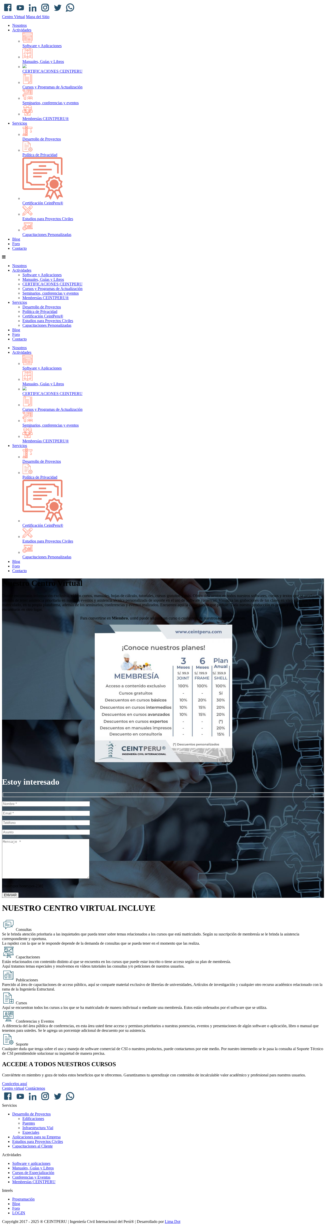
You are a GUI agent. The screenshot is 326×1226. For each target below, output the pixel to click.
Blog (16, 239)
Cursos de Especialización (33, 1172)
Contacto (19, 248)
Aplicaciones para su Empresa (36, 1137)
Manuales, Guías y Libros (43, 61)
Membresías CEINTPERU (34, 1182)
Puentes (28, 1123)
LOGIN (18, 1213)
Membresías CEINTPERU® (45, 118)
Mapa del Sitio (37, 17)
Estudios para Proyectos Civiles (47, 219)
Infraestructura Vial (37, 1128)
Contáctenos (35, 1088)
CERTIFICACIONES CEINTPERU (52, 71)
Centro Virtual (13, 17)
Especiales (30, 1132)
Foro (16, 244)
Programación (23, 1199)
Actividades (21, 30)
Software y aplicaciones (31, 1163)
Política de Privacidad (39, 155)
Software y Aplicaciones (42, 46)
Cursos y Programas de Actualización (52, 87)
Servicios (19, 123)
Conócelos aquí (14, 1084)
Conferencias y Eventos (31, 1177)
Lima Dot (172, 1221)
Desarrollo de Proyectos (41, 139)
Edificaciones (33, 1118)
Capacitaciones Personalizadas (46, 234)
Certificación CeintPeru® (42, 203)
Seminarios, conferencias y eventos (50, 103)
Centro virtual (13, 1088)
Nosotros (19, 25)
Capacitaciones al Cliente (32, 1146)
